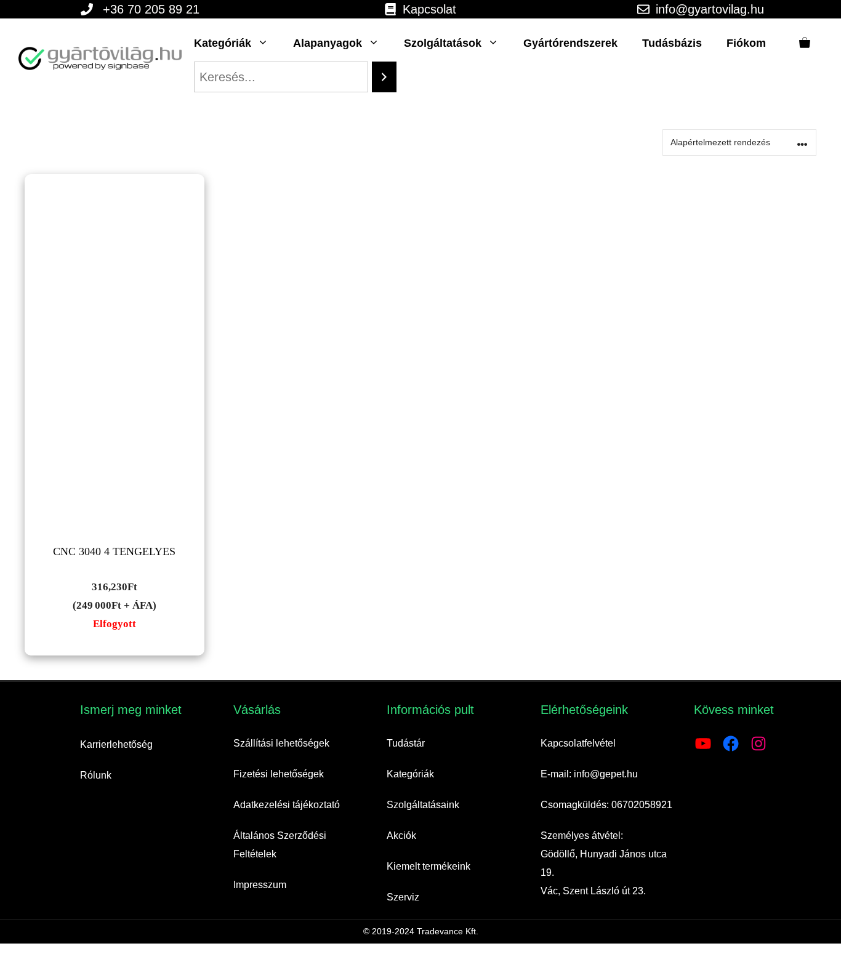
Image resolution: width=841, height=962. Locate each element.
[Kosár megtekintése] (805, 43)
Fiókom (746, 43)
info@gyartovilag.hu (710, 9)
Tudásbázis (672, 43)
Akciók (401, 835)
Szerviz (403, 897)
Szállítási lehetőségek (281, 743)
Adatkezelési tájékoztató (286, 805)
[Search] (384, 77)
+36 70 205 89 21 (151, 9)
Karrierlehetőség (116, 744)
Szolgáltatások (442, 43)
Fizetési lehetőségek (278, 774)
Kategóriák (222, 43)
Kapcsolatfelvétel (578, 743)
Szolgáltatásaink (423, 805)
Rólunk (95, 775)
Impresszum (259, 885)
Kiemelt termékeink (428, 866)
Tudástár (406, 743)
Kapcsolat (429, 9)
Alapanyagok (327, 43)
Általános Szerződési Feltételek (279, 844)
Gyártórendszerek (570, 43)
